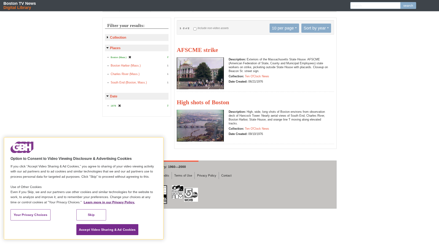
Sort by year (315, 28)
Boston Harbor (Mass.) (126, 65)
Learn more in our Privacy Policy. (109, 202)
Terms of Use (183, 175)
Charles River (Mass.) (125, 74)
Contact (226, 175)
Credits (164, 175)
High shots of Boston (203, 102)
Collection (118, 37)
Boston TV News (19, 5)
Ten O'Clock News (257, 76)
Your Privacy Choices (31, 215)
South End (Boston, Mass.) (129, 82)
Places (115, 48)
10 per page (283, 28)
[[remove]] (130, 57)
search (408, 5)
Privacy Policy (206, 175)
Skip (91, 215)
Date (113, 96)
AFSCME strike (197, 50)
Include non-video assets (213, 28)
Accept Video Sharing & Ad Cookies (107, 229)
